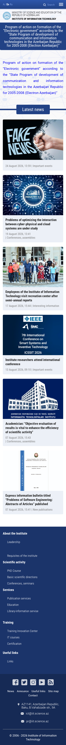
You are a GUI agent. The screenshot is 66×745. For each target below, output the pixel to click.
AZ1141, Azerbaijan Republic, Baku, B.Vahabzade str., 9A (40, 706)
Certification (14, 643)
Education (13, 604)
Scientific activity (14, 562)
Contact (33, 695)
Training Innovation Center (22, 631)
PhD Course (14, 570)
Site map (53, 691)
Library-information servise (22, 611)
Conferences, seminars (20, 583)
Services (8, 590)
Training (8, 622)
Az (4, 4)
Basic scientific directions (22, 577)
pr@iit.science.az (37, 721)
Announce (23, 691)
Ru (11, 4)
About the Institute (15, 533)
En (8, 4)
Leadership (13, 542)
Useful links (10, 653)
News (10, 691)
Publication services (19, 598)
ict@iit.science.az (37, 713)
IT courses (13, 637)
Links (10, 661)
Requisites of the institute (22, 555)
